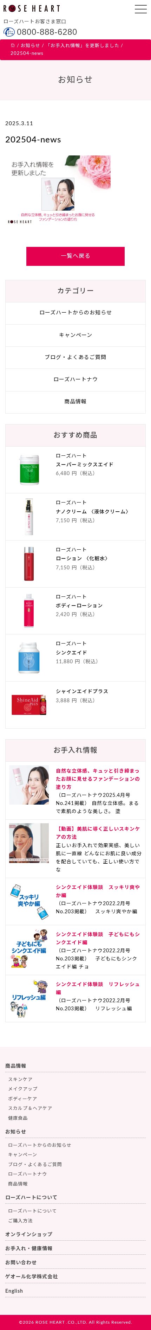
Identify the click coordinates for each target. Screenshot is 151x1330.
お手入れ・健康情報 (29, 1248)
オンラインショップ (29, 1234)
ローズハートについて (31, 1197)
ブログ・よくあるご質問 (75, 357)
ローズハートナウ (75, 379)
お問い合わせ (21, 1262)
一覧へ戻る (76, 256)
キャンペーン (75, 335)
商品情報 (75, 401)
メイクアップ (23, 1089)
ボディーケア (22, 1099)
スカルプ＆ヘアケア (30, 1108)
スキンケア (20, 1080)
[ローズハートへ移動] (13, 46)
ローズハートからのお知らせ (75, 312)
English (14, 1291)
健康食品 (18, 1118)
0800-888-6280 (47, 32)
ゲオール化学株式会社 (31, 1276)
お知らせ (15, 1132)
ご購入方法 (20, 1221)
